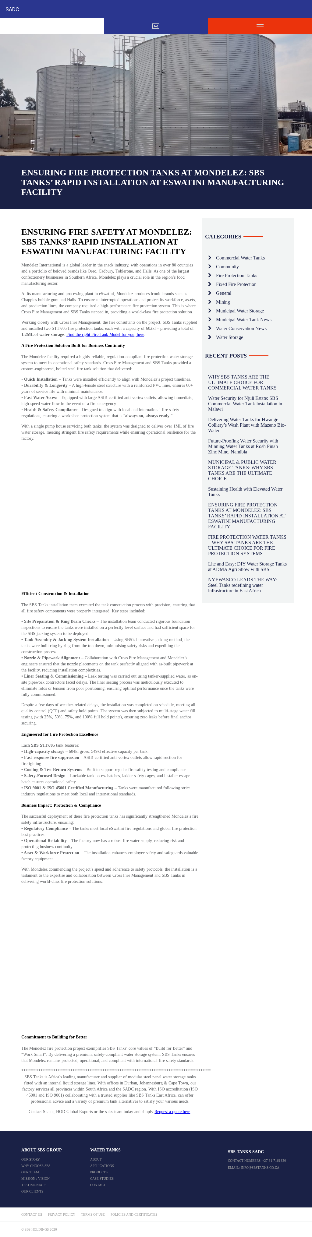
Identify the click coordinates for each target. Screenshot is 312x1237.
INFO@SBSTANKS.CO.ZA (260, 1167)
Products (99, 1172)
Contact (98, 1185)
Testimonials (33, 1185)
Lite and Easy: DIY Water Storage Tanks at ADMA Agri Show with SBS (247, 566)
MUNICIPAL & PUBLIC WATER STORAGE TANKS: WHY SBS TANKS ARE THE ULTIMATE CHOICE (242, 470)
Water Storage (229, 337)
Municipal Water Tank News (243, 319)
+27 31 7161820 (274, 1160)
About (96, 1159)
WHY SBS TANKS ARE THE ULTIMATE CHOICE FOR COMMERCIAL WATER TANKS (242, 382)
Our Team (30, 1172)
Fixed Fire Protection (236, 284)
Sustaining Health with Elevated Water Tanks (245, 491)
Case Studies (102, 1178)
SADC (12, 9)
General (223, 293)
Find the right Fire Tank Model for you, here (105, 334)
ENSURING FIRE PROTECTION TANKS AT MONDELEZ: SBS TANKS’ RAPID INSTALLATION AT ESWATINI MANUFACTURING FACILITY (246, 515)
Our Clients (32, 1191)
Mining (223, 302)
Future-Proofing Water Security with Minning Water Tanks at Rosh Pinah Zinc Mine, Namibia (243, 446)
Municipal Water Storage (240, 310)
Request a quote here (172, 1111)
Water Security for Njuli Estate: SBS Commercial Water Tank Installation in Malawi (245, 404)
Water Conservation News (241, 328)
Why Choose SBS (35, 1166)
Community (227, 266)
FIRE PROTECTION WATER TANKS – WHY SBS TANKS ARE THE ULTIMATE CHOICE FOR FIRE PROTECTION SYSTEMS (247, 545)
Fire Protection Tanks (236, 275)
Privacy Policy (61, 1214)
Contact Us (31, 1214)
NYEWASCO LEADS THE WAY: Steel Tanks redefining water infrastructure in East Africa (242, 585)
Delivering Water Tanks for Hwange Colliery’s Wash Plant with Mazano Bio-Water (247, 425)
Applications (102, 1166)
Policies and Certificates (134, 1214)
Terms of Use (93, 1214)
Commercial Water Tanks (240, 257)
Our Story (30, 1159)
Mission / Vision (35, 1178)
